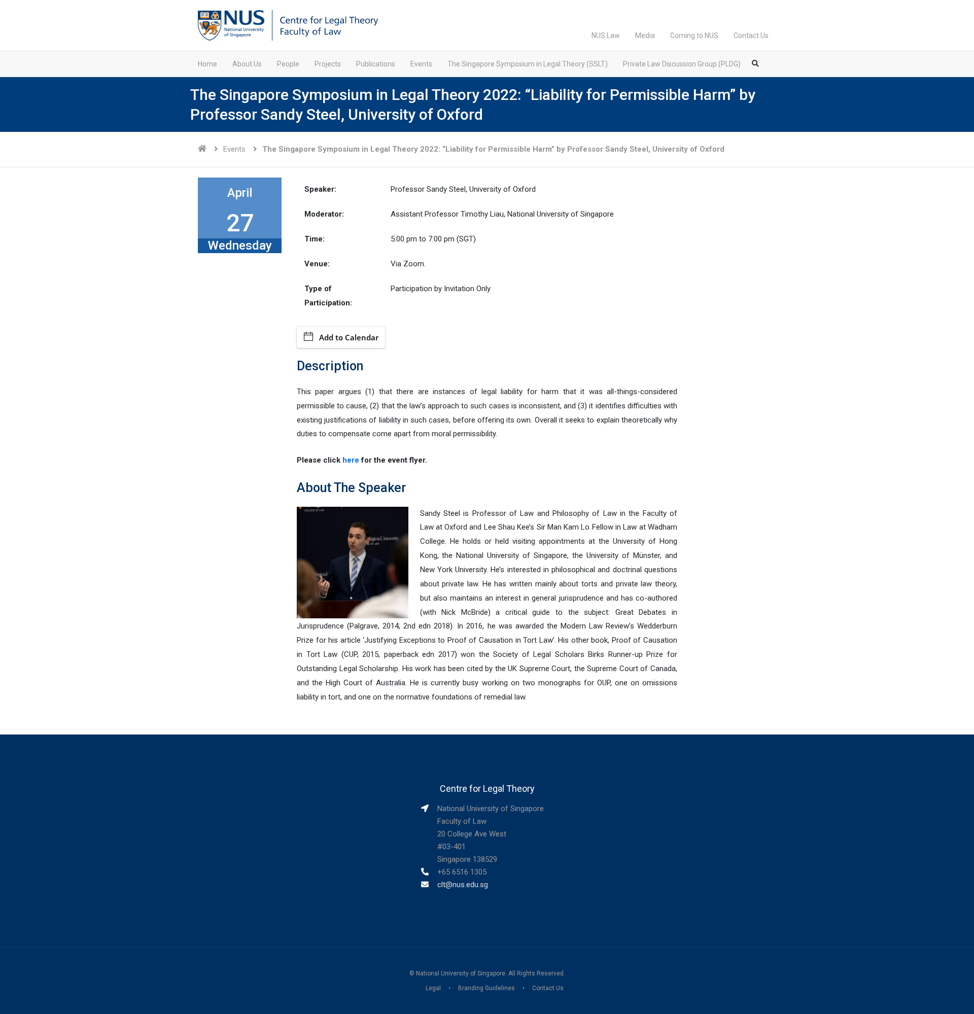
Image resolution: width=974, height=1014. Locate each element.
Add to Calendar (348, 337)
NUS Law (606, 35)
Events (421, 64)
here (350, 460)
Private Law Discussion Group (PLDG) (682, 64)
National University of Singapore (460, 973)
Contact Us (751, 35)
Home (207, 64)
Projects (328, 64)
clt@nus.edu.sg (462, 884)
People (288, 64)
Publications (375, 64)
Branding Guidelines (486, 988)
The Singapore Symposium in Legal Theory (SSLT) (527, 64)
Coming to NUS (694, 35)
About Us (247, 64)
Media (645, 35)
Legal (433, 988)
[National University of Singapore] (231, 24)
